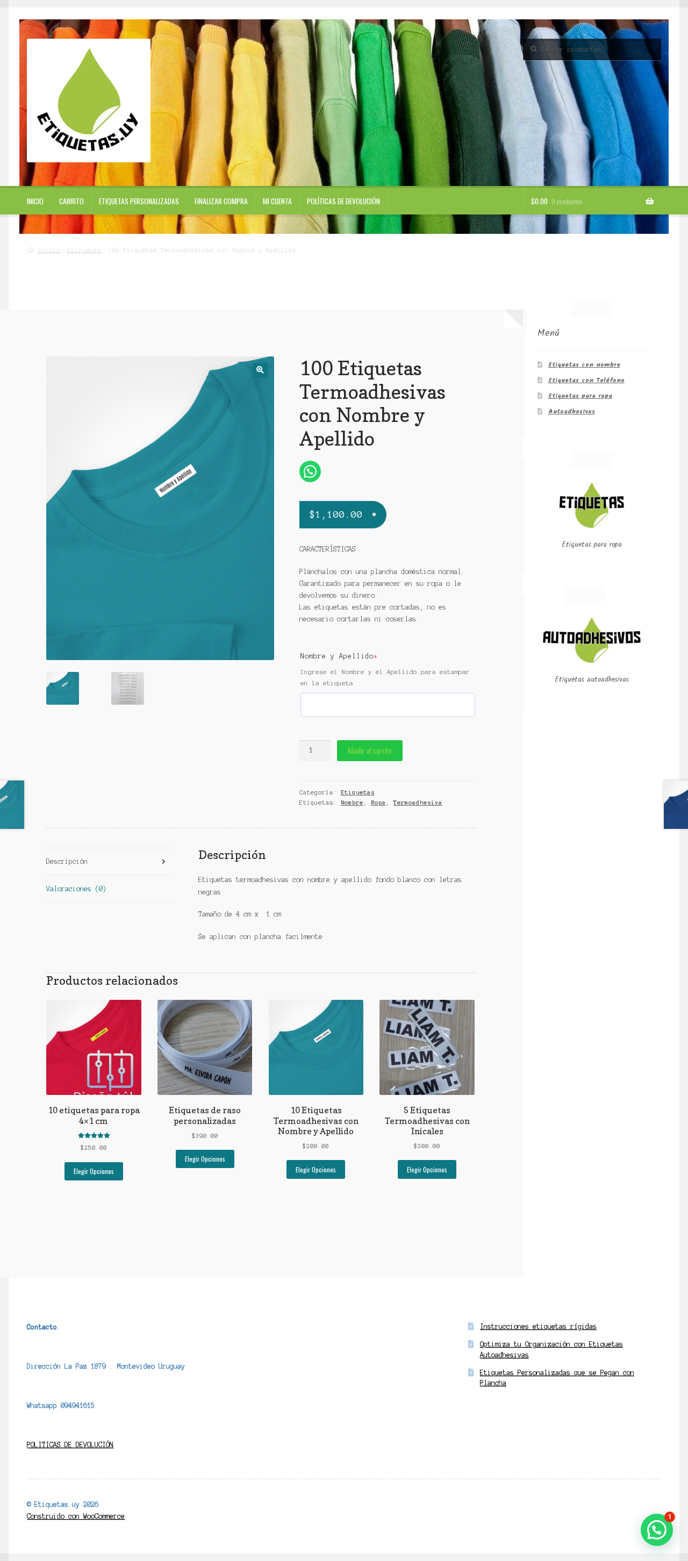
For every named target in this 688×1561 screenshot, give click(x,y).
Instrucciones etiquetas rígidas (538, 1326)
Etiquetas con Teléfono (586, 380)
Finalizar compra (221, 201)
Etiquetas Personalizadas (139, 201)
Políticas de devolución (343, 201)
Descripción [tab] (67, 861)
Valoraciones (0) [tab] (76, 888)
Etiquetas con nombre (584, 365)
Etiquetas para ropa (580, 396)
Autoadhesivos (571, 411)
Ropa (378, 802)
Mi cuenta (277, 201)
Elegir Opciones (94, 1171)
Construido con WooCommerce (76, 1516)
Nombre (352, 802)
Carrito (71, 201)
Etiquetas (84, 249)
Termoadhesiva (417, 802)
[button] (260, 370)
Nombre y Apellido (360, 656)
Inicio (35, 201)
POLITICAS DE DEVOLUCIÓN (70, 1444)
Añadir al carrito (369, 750)
